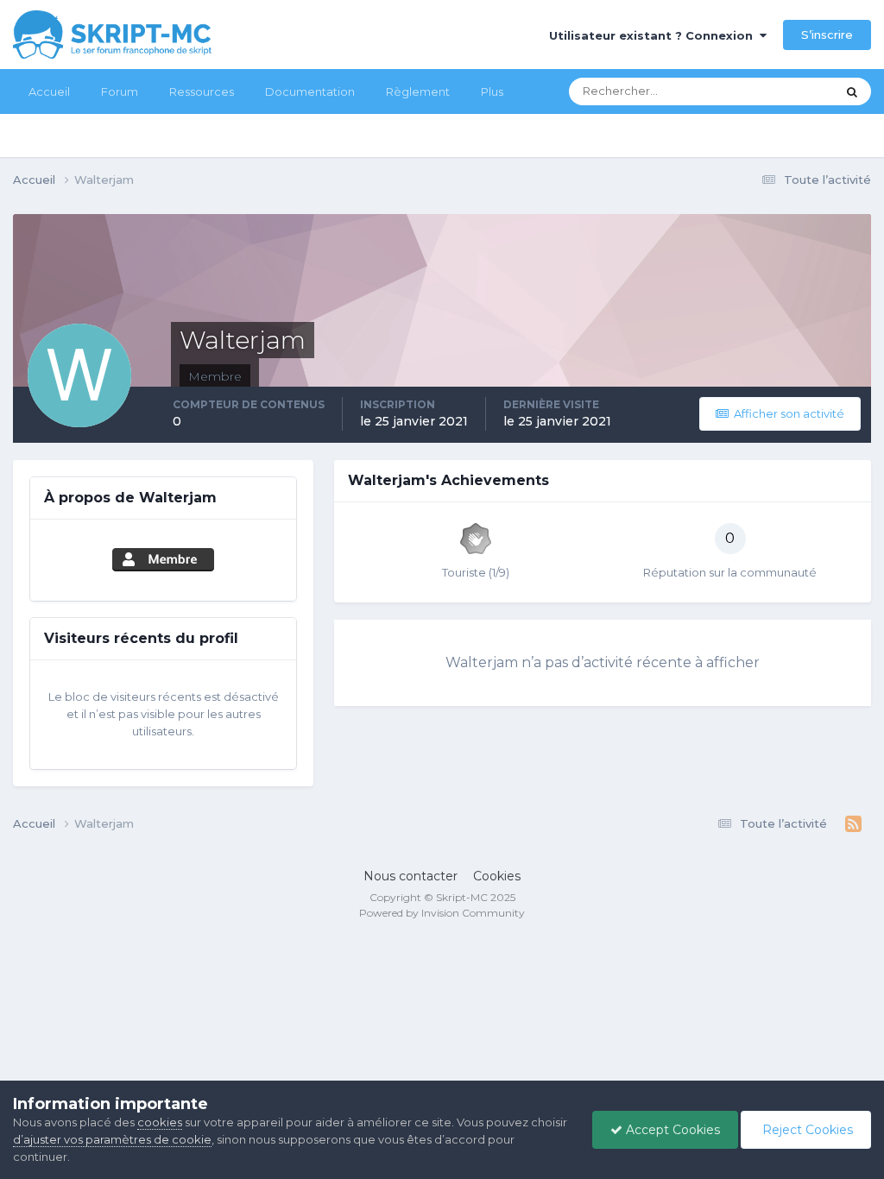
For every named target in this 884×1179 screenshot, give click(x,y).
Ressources (201, 91)
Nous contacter (410, 876)
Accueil (49, 91)
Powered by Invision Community (442, 912)
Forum (119, 91)
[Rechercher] (852, 91)
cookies (159, 1122)
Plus (492, 91)
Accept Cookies (671, 1130)
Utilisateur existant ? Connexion (654, 35)
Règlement (418, 91)
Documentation (310, 91)
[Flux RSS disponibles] (853, 824)
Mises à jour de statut (758, 91)
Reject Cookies (806, 1130)
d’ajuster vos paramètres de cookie (112, 1139)
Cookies (497, 876)
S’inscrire (827, 34)
